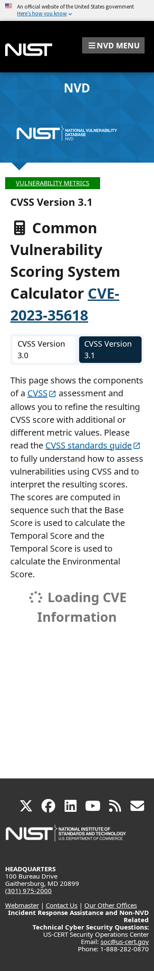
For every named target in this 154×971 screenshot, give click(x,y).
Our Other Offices (110, 905)
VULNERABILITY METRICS (52, 183)
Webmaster (22, 905)
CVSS (37, 393)
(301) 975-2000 (28, 890)
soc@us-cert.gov (125, 941)
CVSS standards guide (88, 445)
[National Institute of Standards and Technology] (66, 837)
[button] (113, 45)
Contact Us (61, 905)
